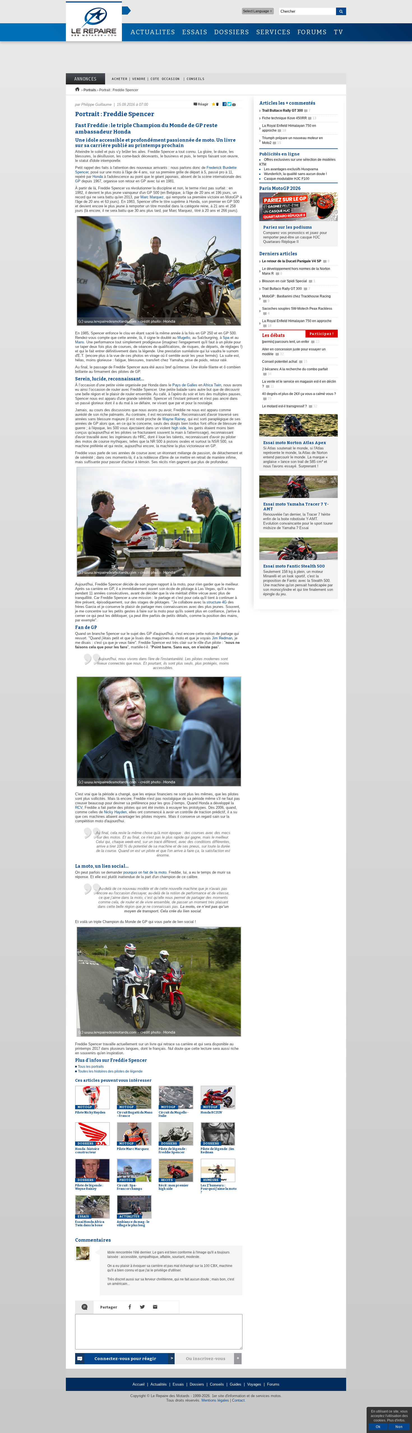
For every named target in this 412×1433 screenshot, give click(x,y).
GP (77, 181)
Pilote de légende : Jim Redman (217, 1148)
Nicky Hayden (115, 812)
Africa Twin (212, 385)
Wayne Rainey (174, 419)
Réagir (202, 104)
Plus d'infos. (396, 1420)
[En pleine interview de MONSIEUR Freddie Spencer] (158, 577)
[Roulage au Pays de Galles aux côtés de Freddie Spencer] (158, 1037)
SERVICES (273, 32)
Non (399, 1427)
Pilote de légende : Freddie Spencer (173, 1148)
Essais (178, 1384)
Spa (226, 338)
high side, (179, 428)
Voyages (254, 1384)
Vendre (139, 79)
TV (339, 32)
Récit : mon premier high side (174, 1184)
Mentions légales (215, 1400)
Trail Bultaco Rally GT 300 (286, 289)
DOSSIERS (231, 32)
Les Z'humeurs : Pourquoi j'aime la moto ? (219, 1186)
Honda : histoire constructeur (87, 1148)
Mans (79, 342)
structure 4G (217, 602)
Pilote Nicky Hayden (90, 1109)
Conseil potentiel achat (284, 362)
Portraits (90, 90)
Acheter (120, 79)
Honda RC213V (211, 1109)
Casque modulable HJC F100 (286, 179)
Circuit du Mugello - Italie (174, 1111)
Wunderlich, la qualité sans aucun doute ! (295, 174)
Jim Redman (222, 638)
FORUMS (312, 32)
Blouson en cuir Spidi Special (288, 281)
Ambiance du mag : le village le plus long (133, 1221)
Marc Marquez (152, 197)
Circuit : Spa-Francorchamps (129, 1184)
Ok (378, 1427)
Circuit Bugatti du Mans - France (134, 1111)
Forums (273, 1384)
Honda (97, 176)
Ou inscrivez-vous (205, 1358)
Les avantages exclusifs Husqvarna (291, 169)
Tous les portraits (91, 1067)
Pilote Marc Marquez (133, 1146)
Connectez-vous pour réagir (125, 1358)
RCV (78, 807)
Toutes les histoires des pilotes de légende (110, 1071)
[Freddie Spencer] (158, 787)
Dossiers (197, 1384)
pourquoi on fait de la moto (144, 872)
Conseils (196, 79)
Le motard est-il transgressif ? (289, 406)
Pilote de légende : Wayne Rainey (89, 1184)
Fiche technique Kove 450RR (289, 118)
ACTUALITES (152, 32)
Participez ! (321, 334)
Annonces (85, 78)
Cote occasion (166, 79)
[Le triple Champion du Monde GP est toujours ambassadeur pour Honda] (158, 326)
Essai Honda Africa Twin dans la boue (89, 1221)
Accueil (139, 1384)
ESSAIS (194, 32)
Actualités (159, 1384)
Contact (238, 1400)
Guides (235, 1384)
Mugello (183, 338)
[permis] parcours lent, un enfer (291, 342)
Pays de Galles (184, 385)
